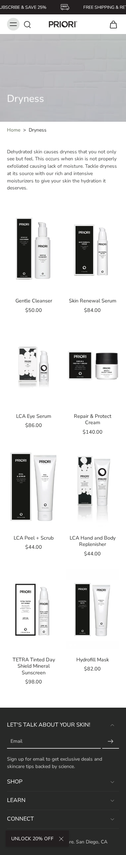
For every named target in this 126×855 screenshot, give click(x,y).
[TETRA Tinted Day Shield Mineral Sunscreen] (33, 609)
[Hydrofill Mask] (92, 609)
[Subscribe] (110, 741)
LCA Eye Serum (33, 416)
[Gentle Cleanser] (33, 250)
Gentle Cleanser (33, 300)
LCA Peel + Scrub (34, 537)
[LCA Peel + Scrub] (33, 488)
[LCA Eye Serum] (33, 366)
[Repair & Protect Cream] (92, 366)
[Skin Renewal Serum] (92, 250)
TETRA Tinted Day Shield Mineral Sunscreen (34, 666)
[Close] (61, 839)
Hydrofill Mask (92, 659)
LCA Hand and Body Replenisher (92, 541)
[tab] (11, 286)
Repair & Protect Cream (92, 419)
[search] (27, 24)
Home (13, 130)
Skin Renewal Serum (92, 300)
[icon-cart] (111, 24)
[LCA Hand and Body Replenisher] (92, 488)
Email (16, 741)
